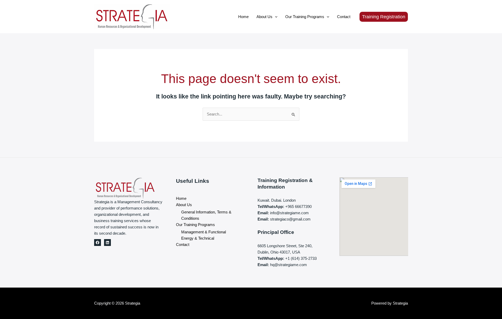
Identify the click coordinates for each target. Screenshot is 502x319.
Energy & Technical (197, 238)
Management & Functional (203, 232)
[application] (274, 16)
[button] (384, 17)
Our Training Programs (304, 16)
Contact (343, 16)
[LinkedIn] (107, 242)
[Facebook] (97, 242)
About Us (264, 16)
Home (243, 16)
